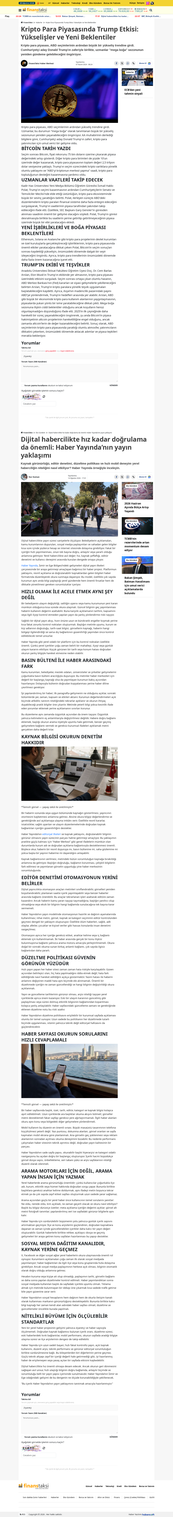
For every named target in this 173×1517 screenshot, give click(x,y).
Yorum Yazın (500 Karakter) (34, 361)
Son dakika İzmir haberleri (35, 1497)
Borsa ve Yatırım (112, 3)
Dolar (77, 9)
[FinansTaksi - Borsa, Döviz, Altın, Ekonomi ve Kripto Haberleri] (33, 1486)
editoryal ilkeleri (51, 834)
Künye (133, 3)
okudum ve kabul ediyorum (48, 385)
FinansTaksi (28, 22)
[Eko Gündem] (137, 490)
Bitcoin (125, 9)
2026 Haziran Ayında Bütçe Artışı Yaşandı (136, 507)
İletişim (140, 3)
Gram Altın (141, 9)
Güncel (55, 3)
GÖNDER (114, 385)
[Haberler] (137, 76)
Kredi (84, 3)
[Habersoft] (148, 1514)
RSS (23, 1514)
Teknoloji (75, 3)
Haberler (65, 3)
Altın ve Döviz (104, 1497)
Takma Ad (26, 347)
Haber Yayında (29, 565)
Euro (92, 9)
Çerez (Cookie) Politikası (134, 1497)
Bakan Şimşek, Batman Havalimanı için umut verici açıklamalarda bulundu (137, 585)
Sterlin (108, 9)
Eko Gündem (95, 3)
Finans (117, 1497)
